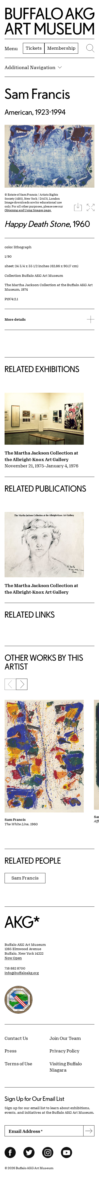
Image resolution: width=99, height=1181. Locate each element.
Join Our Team (65, 1038)
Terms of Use (18, 1063)
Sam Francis (37, 93)
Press (10, 1050)
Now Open (13, 958)
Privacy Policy (64, 1050)
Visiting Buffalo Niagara (66, 1067)
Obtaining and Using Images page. (28, 210)
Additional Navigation (30, 67)
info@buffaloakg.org (22, 973)
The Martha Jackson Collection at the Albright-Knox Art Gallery (41, 456)
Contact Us (16, 1038)
